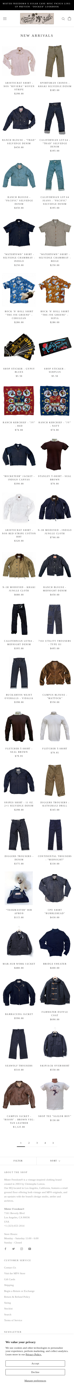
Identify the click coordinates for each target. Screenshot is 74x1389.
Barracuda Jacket (19, 1014)
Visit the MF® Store (14, 1273)
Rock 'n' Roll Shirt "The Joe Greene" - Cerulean (19, 314)
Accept (35, 1363)
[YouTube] (29, 1249)
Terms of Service (13, 1320)
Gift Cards (9, 1279)
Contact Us (10, 1267)
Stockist (8, 1308)
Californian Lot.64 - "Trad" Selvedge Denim (55, 143)
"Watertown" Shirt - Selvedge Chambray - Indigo (19, 257)
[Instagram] (21, 1249)
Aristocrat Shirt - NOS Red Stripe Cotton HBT (19, 533)
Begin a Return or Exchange (19, 1291)
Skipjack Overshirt (55, 1066)
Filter (18, 1161)
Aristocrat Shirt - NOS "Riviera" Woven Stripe (19, 86)
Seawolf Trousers (19, 1066)
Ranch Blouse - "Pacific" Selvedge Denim (19, 200)
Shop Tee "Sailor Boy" (54, 1116)
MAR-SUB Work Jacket (19, 964)
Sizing (7, 1302)
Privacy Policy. (34, 1354)
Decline (35, 1372)
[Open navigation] (5, 18)
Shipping (9, 1285)
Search (7, 1314)
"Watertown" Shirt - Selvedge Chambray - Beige (55, 257)
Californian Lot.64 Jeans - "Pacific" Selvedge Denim (55, 200)
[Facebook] (5, 1249)
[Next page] (53, 1143)
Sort (54, 1161)
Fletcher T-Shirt (54, 748)
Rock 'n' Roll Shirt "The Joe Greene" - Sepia (55, 314)
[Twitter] (13, 1249)
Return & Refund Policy (17, 1296)
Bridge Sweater (55, 964)
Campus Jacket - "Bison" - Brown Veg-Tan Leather (19, 1119)
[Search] (63, 18)
